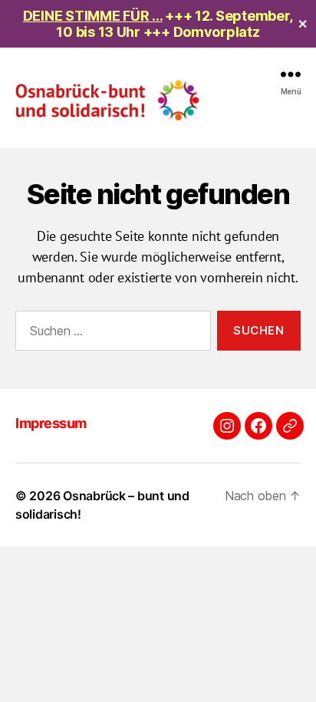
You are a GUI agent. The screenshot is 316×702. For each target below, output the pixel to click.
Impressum (51, 423)
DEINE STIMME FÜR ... (93, 16)
